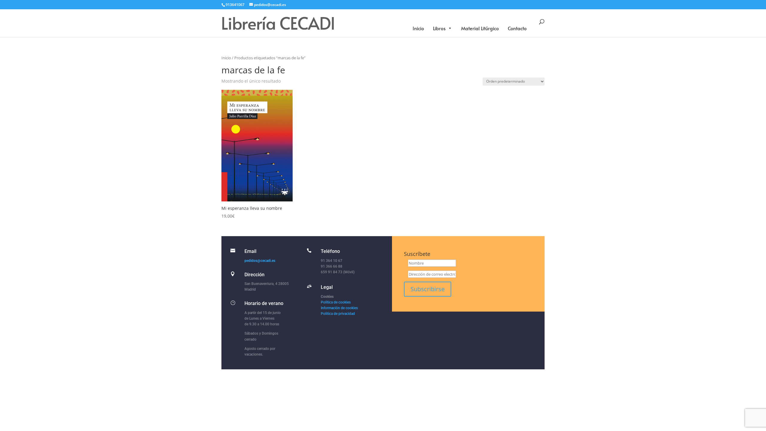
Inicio (418, 28)
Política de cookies (336, 302)
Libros (439, 28)
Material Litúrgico (480, 28)
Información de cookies (339, 308)
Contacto (517, 28)
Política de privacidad (338, 314)
